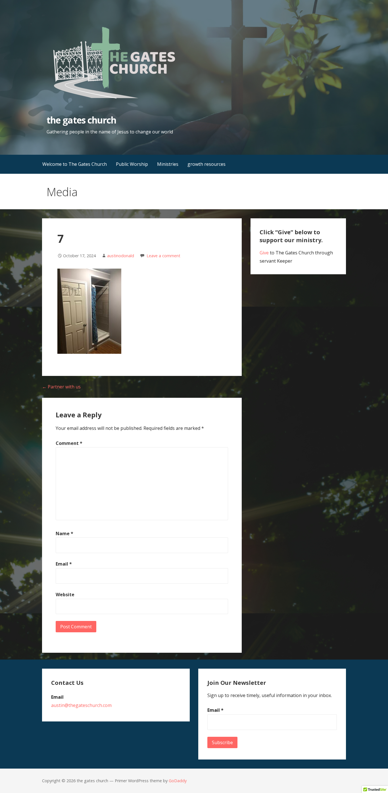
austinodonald (120, 255)
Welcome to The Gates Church (74, 164)
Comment (69, 443)
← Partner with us (61, 387)
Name (64, 533)
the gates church (81, 120)
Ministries (167, 164)
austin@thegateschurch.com (81, 705)
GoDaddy (178, 780)
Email (64, 564)
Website (65, 594)
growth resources (206, 164)
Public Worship (132, 164)
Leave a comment (163, 255)
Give (264, 253)
